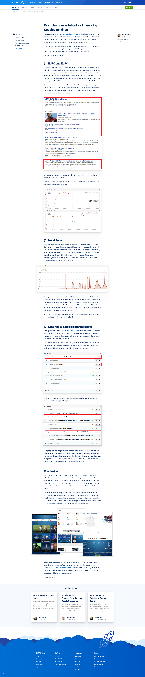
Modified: (119, 42)
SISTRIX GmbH (41, 653)
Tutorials (39, 7)
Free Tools (24, 7)
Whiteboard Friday (71, 34)
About (37, 656)
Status (96, 667)
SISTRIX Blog (15, 7)
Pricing (40, 3)
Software (31, 3)
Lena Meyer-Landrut (73, 331)
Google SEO (58, 659)
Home (13, 11)
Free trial (129, 7)
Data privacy (39, 664)
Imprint (38, 667)
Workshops (47, 7)
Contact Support (98, 664)
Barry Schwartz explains (63, 568)
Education (39, 661)
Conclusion (18, 48)
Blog (17, 11)
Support (58, 3)
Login (130, 3)
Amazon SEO (59, 661)
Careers (41, 659)
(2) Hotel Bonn (19, 40)
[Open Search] (125, 2)
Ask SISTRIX (32, 7)
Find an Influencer (60, 664)
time (50, 498)
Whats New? (97, 659)
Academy (54, 7)
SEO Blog (77, 664)
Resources (48, 3)
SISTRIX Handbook (99, 656)
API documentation (99, 661)
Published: (120, 39)
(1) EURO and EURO (21, 37)
